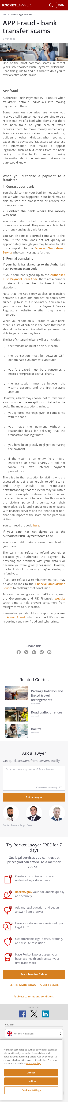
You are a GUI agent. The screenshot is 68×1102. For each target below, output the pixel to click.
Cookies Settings (31, 1090)
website (60, 598)
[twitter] (34, 1013)
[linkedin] (45, 1013)
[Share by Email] (49, 652)
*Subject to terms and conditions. (34, 996)
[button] (4, 14)
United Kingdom (23, 1033)
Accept (31, 1072)
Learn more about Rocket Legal (34, 985)
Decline (31, 1081)
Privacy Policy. (33, 1063)
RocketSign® (23, 892)
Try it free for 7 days (34, 974)
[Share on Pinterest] (42, 652)
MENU (61, 4)
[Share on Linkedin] (34, 652)
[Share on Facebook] (19, 652)
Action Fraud (16, 617)
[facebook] (22, 1013)
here (36, 525)
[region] (31, 1069)
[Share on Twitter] (26, 652)
